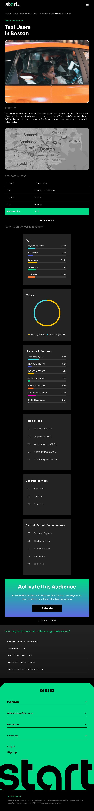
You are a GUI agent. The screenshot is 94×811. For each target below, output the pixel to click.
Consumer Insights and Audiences (30, 13)
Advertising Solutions (19, 713)
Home (8, 13)
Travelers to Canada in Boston (19, 655)
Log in (11, 746)
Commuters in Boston (16, 648)
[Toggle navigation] (87, 4)
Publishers (13, 702)
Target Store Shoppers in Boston (21, 662)
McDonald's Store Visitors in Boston (22, 641)
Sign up (12, 752)
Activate (47, 608)
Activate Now (47, 220)
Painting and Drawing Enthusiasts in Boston (25, 669)
